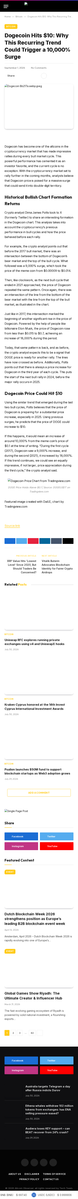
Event (10, 872)
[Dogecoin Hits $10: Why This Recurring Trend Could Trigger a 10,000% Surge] (39, 106)
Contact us (51, 1179)
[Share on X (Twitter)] (25, 76)
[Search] (72, 6)
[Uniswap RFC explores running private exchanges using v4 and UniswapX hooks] (39, 610)
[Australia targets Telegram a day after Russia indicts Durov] (13, 1091)
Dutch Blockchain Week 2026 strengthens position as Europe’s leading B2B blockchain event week (35, 919)
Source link (12, 525)
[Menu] (6, 6)
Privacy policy (29, 1179)
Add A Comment (39, 792)
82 (32, 1032)
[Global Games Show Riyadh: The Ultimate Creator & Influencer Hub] (39, 968)
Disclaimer (31, 1174)
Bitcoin (11, 26)
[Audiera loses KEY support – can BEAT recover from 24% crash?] (13, 1133)
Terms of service (54, 1174)
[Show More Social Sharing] (44, 76)
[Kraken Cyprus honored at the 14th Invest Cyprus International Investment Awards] (39, 675)
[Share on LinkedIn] (37, 76)
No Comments (38, 67)
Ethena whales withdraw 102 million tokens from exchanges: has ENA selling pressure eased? (49, 1109)
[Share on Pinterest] (31, 76)
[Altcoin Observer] (39, 6)
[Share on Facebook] (19, 76)
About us (15, 1174)
